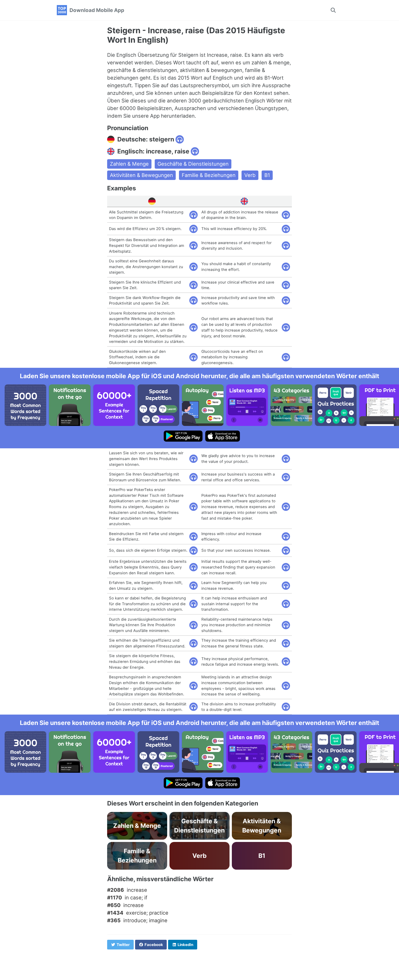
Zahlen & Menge (129, 164)
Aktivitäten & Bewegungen (141, 175)
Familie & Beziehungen (209, 175)
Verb (250, 175)
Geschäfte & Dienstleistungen (193, 164)
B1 (267, 175)
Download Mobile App (97, 10)
